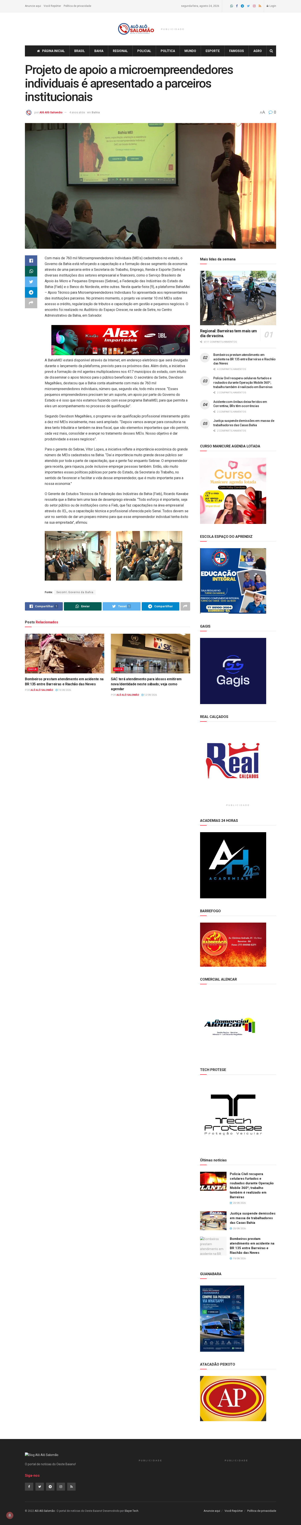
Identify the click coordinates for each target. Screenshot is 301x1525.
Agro (257, 51)
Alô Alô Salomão (50, 112)
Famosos (236, 51)
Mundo (190, 51)
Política (168, 51)
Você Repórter (52, 5)
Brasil (79, 51)
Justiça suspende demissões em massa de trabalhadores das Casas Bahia (252, 1218)
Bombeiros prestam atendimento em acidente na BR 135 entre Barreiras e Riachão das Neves (244, 359)
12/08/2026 (150, 694)
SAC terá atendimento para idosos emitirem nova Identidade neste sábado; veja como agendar (146, 684)
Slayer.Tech (131, 1510)
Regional (120, 51)
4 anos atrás (77, 112)
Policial (144, 51)
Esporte (213, 51)
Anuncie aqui (33, 5)
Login (272, 5)
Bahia (98, 51)
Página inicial (53, 51)
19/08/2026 (64, 690)
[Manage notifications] (9, 1515)
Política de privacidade (77, 5)
